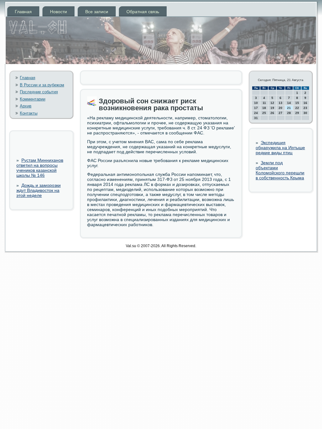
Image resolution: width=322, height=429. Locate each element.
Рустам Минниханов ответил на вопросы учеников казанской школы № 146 (39, 168)
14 (289, 103)
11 (264, 103)
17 (256, 108)
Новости (58, 11)
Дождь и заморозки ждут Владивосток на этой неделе (38, 190)
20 (280, 108)
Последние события (39, 92)
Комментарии (32, 99)
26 (272, 113)
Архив (25, 106)
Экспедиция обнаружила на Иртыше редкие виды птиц (280, 147)
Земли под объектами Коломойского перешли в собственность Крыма (280, 170)
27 (280, 113)
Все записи (96, 11)
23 (305, 108)
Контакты (28, 113)
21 (289, 108)
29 (297, 113)
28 (289, 113)
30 (305, 113)
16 (305, 103)
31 (256, 118)
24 (256, 113)
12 (272, 103)
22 (297, 108)
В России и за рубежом (42, 85)
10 (256, 103)
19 (272, 108)
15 (297, 103)
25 (264, 113)
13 (280, 103)
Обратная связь (142, 11)
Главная (23, 11)
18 (264, 108)
